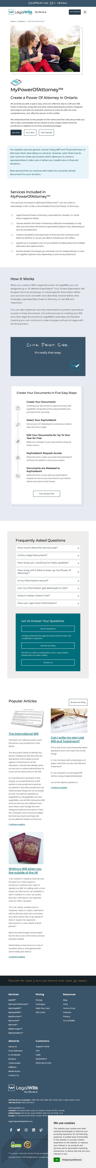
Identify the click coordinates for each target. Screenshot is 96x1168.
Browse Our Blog (58, 646)
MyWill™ (12, 1000)
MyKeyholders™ (15, 1033)
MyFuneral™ (14, 1021)
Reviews (12, 1059)
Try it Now (31, 133)
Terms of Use (69, 1008)
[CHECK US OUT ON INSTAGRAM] (26, 1130)
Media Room (14, 1071)
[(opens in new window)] (16, 1145)
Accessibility (69, 1021)
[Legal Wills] (28, 12)
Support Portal (42, 1047)
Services (21, 21)
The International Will (23, 734)
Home (13, 21)
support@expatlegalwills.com (20, 1121)
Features (67, 1012)
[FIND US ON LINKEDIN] (34, 1130)
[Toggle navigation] (85, 12)
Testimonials (14, 1063)
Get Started (75, 12)
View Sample (47, 133)
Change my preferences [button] (71, 1160)
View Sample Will (46, 494)
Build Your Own (43, 1008)
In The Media (14, 1055)
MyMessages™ (15, 1029)
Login (38, 1055)
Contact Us (59, 663)
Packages (40, 1004)
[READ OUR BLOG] (41, 1130)
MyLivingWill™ (14, 1008)
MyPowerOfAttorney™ (18, 1004)
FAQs (65, 1004)
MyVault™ (13, 1025)
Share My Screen (43, 1063)
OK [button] (56, 1160)
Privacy (66, 1016)
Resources (69, 994)
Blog (65, 1000)
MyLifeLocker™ (15, 1016)
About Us (13, 1041)
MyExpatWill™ (14, 1012)
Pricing (40, 994)
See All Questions (58, 629)
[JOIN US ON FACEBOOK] (11, 1130)
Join (38, 1051)
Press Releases (15, 1051)
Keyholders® (41, 1059)
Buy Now (17, 133)
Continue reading (17, 824)
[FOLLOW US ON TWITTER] (18, 1130)
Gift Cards (40, 1012)
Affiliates (12, 1067)
